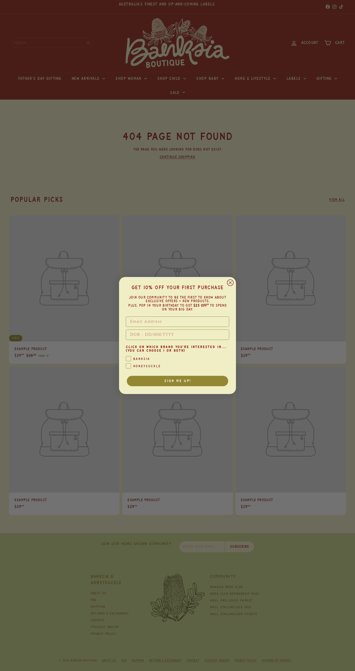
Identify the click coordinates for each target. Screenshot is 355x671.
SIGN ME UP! (177, 381)
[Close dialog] (230, 283)
